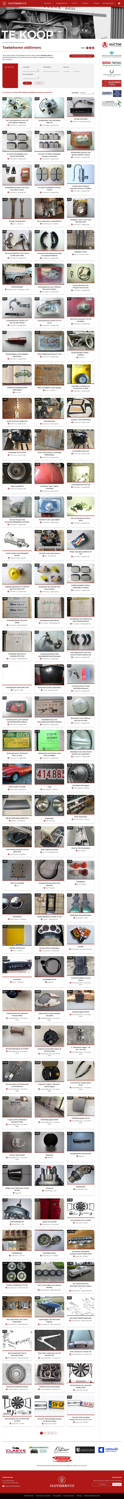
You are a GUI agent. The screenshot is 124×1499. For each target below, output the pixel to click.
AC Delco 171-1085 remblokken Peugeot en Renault (49, 155)
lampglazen (80, 882)
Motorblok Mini (49, 421)
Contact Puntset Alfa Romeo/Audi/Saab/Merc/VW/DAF (17, 521)
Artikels (47, 3)
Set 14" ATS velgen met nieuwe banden (49, 1286)
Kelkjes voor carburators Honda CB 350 (17, 1189)
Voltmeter (49, 1155)
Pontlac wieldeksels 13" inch (17, 1285)
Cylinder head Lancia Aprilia (49, 1387)
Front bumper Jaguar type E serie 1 (80, 1084)
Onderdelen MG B (49, 979)
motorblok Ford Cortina (17, 452)
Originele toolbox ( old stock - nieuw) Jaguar (49, 1085)
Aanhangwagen (17, 287)
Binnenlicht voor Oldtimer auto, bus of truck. (80, 719)
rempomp (49, 1188)
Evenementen (61, 3)
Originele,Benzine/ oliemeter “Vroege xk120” (17, 1014)
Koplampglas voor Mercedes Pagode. (49, 1321)
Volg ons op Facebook (12, 1486)
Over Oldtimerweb (8, 1480)
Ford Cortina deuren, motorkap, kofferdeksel (49, 454)
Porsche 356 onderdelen (80, 848)
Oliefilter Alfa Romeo (17, 948)
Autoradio (17, 979)
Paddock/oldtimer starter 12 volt (49, 917)
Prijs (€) (66, 67)
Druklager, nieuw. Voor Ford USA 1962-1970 (80, 221)
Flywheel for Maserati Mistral (17, 1387)
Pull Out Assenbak (17, 883)
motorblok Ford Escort (80, 451)
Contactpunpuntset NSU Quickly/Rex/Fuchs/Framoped (49, 655)
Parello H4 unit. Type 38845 (49, 520)
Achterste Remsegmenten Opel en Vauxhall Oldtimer (49, 254)
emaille (81, 946)
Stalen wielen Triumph (17, 787)
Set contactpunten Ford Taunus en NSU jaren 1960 (17, 254)
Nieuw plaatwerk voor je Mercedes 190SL (17, 1354)
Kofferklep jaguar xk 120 (81, 1118)
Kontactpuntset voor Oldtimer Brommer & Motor (49, 288)
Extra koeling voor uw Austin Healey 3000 (80, 1386)
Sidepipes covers (80, 252)
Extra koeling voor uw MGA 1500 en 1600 (17, 1420)
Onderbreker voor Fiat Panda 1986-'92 (49, 122)
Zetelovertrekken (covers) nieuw (80, 979)
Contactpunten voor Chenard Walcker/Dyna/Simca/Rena (17, 721)
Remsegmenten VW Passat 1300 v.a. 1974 (17, 754)
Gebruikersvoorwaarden (43, 1495)
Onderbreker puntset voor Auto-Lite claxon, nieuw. (17, 189)
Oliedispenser (17, 1253)
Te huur (96, 3)
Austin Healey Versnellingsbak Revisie (17, 554)
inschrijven (117, 1484)
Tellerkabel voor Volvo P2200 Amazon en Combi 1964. (81, 753)
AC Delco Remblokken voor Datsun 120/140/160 (17, 155)
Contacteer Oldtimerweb (10, 1483)
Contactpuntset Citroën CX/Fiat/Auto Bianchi (81, 687)
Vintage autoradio (81, 119)
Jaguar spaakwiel (17, 486)
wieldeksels (17, 917)
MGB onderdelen (80, 817)
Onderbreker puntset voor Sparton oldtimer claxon (81, 154)
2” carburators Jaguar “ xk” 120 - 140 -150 (81, 1048)
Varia (49, 787)
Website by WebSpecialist (92, 1495)
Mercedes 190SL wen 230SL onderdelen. (17, 1321)
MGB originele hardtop (49, 850)
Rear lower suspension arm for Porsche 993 (49, 1354)
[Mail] (87, 48)
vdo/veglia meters (49, 1253)
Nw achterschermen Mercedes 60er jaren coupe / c (81, 1286)
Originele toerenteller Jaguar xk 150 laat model (49, 1050)
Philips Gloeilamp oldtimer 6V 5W (81, 553)
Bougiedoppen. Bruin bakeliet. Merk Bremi (17, 355)
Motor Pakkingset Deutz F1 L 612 (49, 354)
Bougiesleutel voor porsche (80, 1153)
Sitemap (79, 1495)
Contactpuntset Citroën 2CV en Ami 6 (49, 322)
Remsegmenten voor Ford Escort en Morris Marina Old (80, 654)
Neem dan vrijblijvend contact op (69, 1465)
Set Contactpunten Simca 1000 (80, 519)
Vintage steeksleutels (17, 221)
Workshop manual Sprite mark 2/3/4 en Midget (49, 754)
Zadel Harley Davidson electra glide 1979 (17, 851)
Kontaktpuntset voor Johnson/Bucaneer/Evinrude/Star (49, 721)
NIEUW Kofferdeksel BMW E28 (17, 818)
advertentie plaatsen (9, 57)
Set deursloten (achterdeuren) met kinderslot (17, 1085)
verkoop (24, 57)
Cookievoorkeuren (68, 1495)
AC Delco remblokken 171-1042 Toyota (49, 189)
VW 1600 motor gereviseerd (49, 553)
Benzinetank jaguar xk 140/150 (17, 1049)
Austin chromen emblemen (17, 421)
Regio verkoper (28, 74)
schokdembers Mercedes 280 (17, 687)
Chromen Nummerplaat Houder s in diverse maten (49, 1420)
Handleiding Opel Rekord (49, 620)
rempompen (80, 1187)
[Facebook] (93, 48)
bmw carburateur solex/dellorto (49, 221)
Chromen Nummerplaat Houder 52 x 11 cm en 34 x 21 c (81, 1418)
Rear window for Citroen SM (80, 1352)
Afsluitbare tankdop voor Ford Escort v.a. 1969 (80, 387)
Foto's (74, 3)
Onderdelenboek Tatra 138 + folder (17, 621)
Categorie (26, 67)
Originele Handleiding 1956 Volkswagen (17, 389)
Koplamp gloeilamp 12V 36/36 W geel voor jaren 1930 (17, 588)
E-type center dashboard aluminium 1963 (17, 1121)
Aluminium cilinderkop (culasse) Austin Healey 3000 (81, 1253)
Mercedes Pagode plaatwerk (81, 1318)
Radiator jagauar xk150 (80, 1012)
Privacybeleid (57, 1495)
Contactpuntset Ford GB (80, 485)
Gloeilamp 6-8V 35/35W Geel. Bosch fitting (49, 588)
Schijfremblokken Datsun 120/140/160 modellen (80, 586)
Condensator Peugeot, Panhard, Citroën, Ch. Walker (80, 187)
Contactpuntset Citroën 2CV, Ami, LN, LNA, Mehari (17, 322)
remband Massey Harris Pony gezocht (49, 884)
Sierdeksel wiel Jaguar (80, 785)
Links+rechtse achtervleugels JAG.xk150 (49, 1014)
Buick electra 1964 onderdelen (49, 687)
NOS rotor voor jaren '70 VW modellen (80, 320)
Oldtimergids (107, 3)
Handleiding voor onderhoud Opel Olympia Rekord (81, 620)
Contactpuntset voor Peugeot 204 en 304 (81, 286)
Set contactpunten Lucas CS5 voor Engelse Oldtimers (17, 121)
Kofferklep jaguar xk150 (49, 1120)
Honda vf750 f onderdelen (49, 948)
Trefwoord (47, 67)
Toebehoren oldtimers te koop (16, 42)
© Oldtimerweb (28, 1495)
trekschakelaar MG (17, 1222)
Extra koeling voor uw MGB (81, 1220)
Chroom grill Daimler (17, 1155)
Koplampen (49, 818)
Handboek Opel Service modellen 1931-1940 (17, 655)
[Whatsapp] (90, 48)
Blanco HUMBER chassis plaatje (49, 388)
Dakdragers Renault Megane (80, 915)
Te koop (85, 3)
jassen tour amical (49, 1222)
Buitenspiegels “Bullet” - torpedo (81, 354)
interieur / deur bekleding (80, 420)
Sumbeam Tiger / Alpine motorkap (49, 487)
